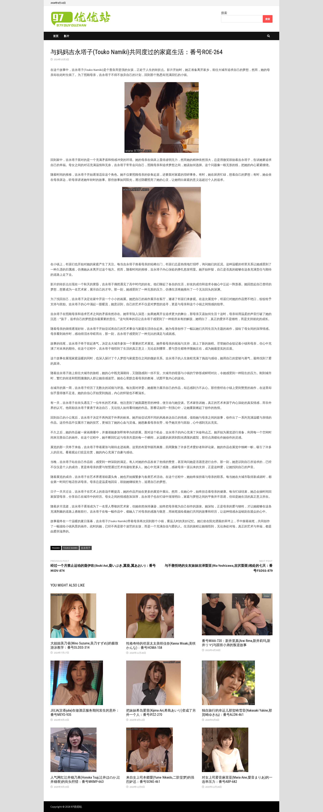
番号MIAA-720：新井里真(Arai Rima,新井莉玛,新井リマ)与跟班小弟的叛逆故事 (236, 643)
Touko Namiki (70, 547)
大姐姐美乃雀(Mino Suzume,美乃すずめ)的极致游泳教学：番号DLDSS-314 (84, 645)
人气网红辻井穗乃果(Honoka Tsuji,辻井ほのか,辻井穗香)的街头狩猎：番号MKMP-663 (85, 779)
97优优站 (76, 806)
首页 (56, 36)
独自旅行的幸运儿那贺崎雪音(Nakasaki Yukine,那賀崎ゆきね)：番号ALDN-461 (237, 712)
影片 (66, 36)
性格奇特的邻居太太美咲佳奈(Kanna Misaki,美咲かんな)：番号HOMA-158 (161, 645)
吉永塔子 (85, 547)
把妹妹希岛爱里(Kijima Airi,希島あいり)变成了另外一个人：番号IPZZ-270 (161, 712)
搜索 (224, 13)
